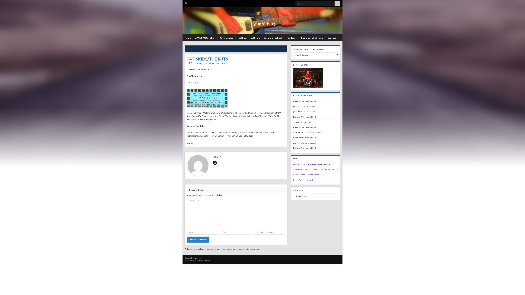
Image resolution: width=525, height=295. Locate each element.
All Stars (255, 37)
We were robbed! (273, 37)
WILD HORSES (195, 49)
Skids (218, 63)
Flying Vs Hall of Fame (312, 37)
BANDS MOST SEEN (205, 37)
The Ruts (224, 63)
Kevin (200, 63)
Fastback (242, 37)
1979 (206, 63)
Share (189, 143)
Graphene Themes (203, 260)
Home (188, 37)
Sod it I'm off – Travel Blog (304, 180)
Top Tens (291, 37)
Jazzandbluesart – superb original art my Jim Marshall (315, 169)
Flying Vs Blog (262, 23)
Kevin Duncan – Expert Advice (306, 174)
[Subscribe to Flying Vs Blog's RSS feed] (186, 3)
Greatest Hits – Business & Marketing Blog (311, 164)
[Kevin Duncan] (308, 77)
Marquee (212, 63)
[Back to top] (518, 288)
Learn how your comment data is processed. (241, 249)
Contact (331, 37)
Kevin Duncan (226, 37)
